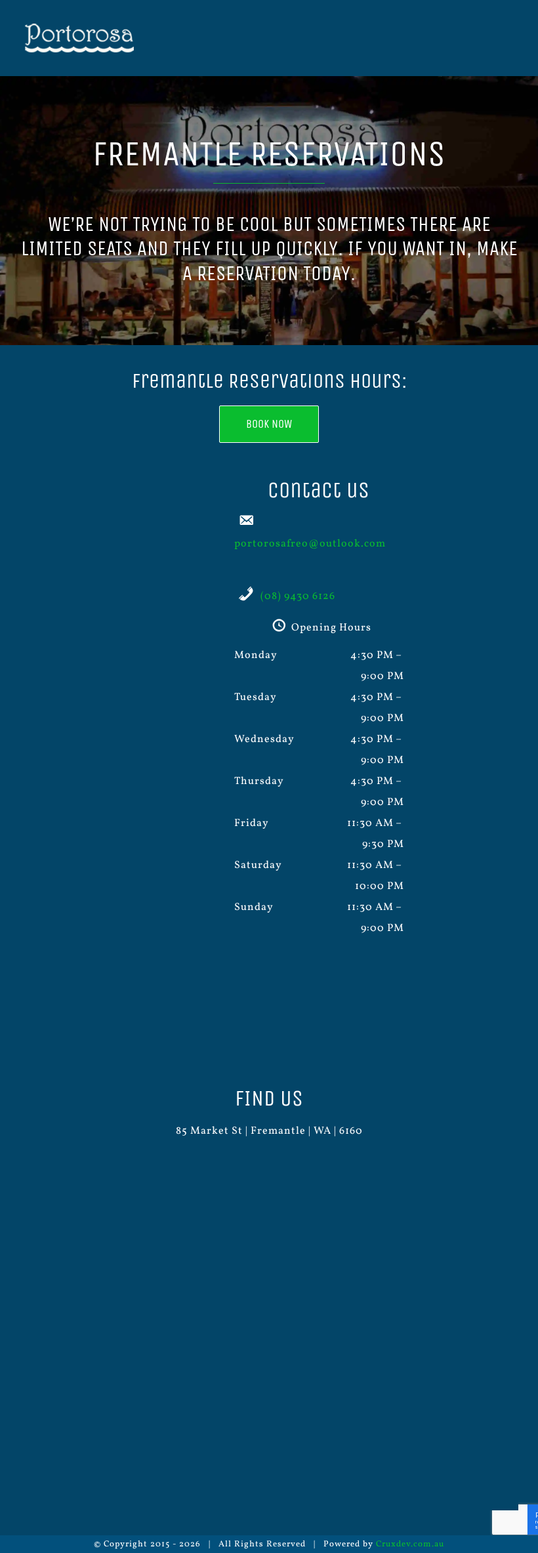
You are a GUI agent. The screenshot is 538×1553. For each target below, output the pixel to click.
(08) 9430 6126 (297, 596)
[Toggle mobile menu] (512, 40)
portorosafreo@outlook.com (310, 544)
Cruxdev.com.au (410, 1544)
